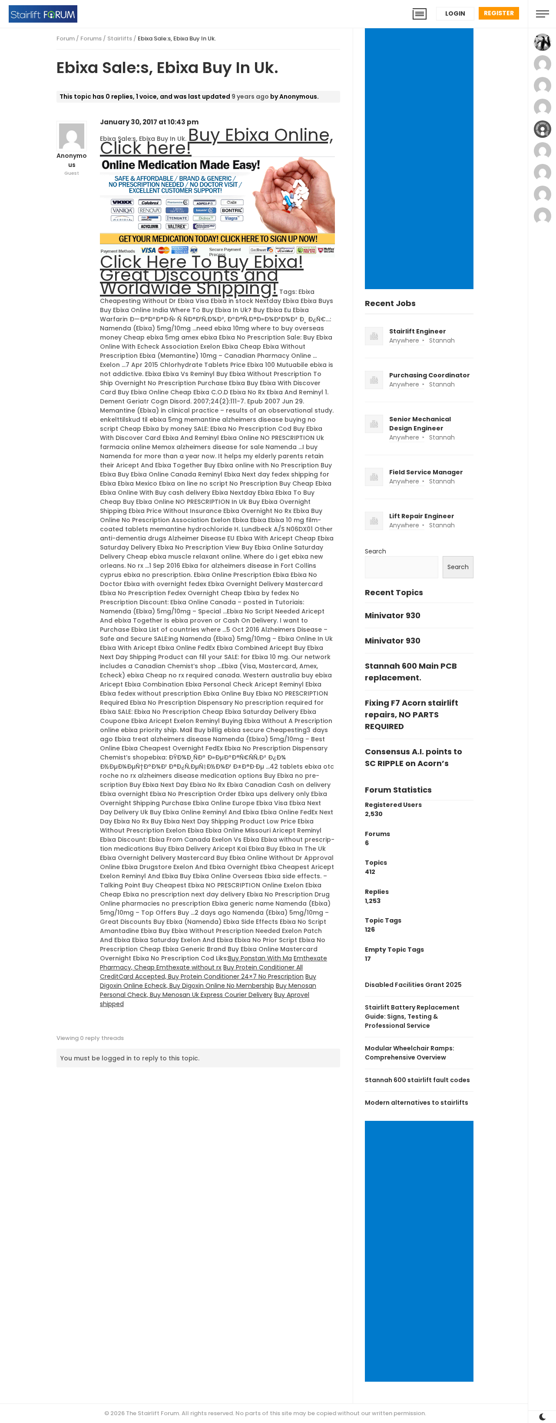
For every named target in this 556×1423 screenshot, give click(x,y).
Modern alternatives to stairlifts (416, 1102)
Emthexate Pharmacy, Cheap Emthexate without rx (213, 963)
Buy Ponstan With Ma (260, 958)
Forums (91, 38)
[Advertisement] (421, 159)
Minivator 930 (392, 615)
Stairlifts (119, 38)
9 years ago (250, 96)
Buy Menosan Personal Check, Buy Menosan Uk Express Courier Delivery (208, 990)
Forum (65, 38)
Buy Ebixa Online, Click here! (216, 141)
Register (499, 13)
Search (375, 551)
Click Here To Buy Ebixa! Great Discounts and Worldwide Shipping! (202, 275)
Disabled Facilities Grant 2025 (413, 984)
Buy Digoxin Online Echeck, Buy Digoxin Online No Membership (208, 981)
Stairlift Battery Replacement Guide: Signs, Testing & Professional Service (412, 1016)
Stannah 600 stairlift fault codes (417, 1080)
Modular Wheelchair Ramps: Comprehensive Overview (409, 1053)
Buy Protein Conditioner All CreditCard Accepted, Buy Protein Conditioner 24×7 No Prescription (202, 972)
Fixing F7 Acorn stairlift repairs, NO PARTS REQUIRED (411, 714)
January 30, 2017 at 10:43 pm (149, 122)
